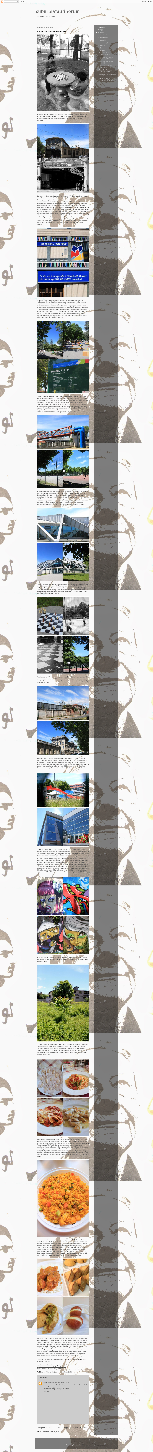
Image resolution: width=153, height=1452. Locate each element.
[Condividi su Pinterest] (71, 1372)
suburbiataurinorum (58, 11)
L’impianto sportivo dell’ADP (45, 849)
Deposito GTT (67, 196)
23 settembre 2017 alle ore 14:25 (59, 1382)
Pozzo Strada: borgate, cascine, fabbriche (106, 58)
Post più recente (43, 1428)
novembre (103, 37)
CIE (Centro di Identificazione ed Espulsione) (57, 762)
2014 (99, 30)
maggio (102, 50)
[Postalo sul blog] (65, 1372)
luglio (101, 45)
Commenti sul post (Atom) (51, 1431)
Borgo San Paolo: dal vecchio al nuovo (105, 70)
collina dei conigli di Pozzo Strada (47, 1050)
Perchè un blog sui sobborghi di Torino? (106, 79)
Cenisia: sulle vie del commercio (105, 66)
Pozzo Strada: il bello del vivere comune (106, 53)
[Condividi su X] (67, 1372)
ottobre (102, 40)
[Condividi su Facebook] (69, 1372)
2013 (99, 32)
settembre (103, 43)
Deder (73, 959)
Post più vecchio (82, 1428)
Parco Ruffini (59, 396)
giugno (102, 48)
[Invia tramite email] (63, 1372)
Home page (63, 1428)
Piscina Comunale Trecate (65, 864)
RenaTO (46, 1382)
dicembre (103, 35)
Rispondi (46, 1391)
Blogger (84, 1445)
